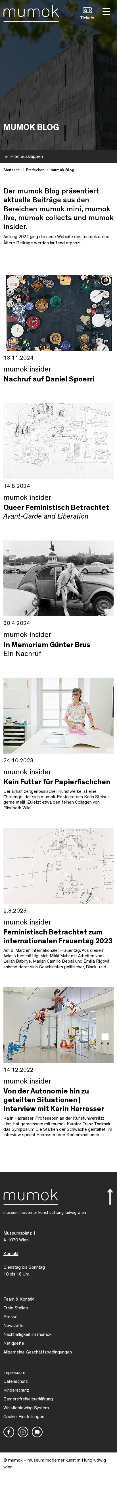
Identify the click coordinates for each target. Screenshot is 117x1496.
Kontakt (10, 1253)
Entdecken (35, 170)
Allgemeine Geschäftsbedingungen (37, 1352)
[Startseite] (31, 12)
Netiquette (13, 1343)
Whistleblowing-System (26, 1408)
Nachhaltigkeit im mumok (27, 1334)
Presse (10, 1317)
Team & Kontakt (19, 1299)
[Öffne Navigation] (105, 11)
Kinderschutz (16, 1390)
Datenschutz (15, 1381)
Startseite (11, 170)
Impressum (14, 1372)
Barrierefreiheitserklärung (28, 1399)
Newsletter (14, 1325)
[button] (87, 14)
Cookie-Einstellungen (23, 1416)
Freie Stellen (15, 1308)
